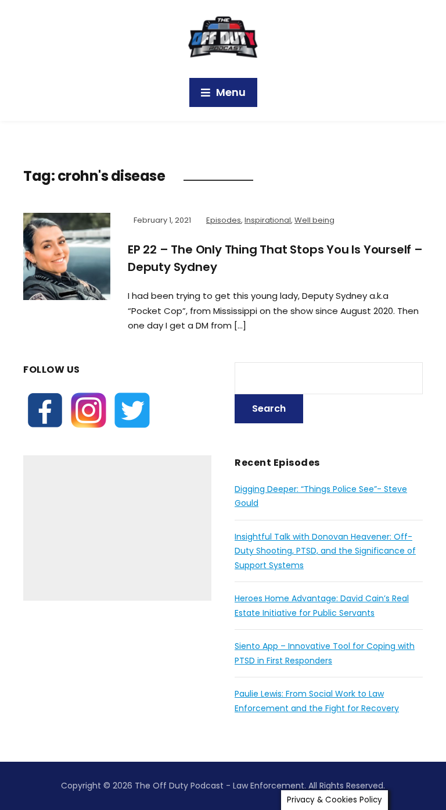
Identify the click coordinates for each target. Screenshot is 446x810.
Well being (314, 220)
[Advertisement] (117, 528)
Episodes (223, 220)
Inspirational (267, 220)
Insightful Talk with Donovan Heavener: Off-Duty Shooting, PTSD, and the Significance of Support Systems (325, 551)
